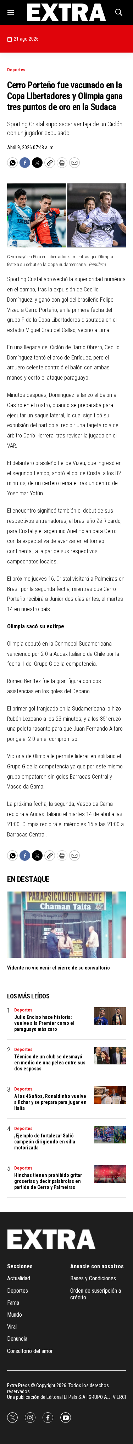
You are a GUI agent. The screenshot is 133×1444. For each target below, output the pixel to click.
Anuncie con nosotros (97, 1266)
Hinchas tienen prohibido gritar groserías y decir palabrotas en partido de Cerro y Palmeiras (48, 1181)
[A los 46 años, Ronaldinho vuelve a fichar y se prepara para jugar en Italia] (110, 1095)
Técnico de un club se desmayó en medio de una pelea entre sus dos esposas (49, 1062)
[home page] (66, 12)
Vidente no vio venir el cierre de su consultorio (58, 968)
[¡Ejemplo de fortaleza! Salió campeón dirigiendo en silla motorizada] (110, 1135)
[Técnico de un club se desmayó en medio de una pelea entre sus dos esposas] (110, 1056)
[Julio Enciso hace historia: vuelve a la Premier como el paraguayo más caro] (110, 1016)
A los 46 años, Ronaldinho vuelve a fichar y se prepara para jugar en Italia (50, 1102)
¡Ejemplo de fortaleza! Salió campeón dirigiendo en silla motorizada (44, 1141)
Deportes (16, 69)
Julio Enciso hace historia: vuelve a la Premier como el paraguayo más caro (44, 1023)
